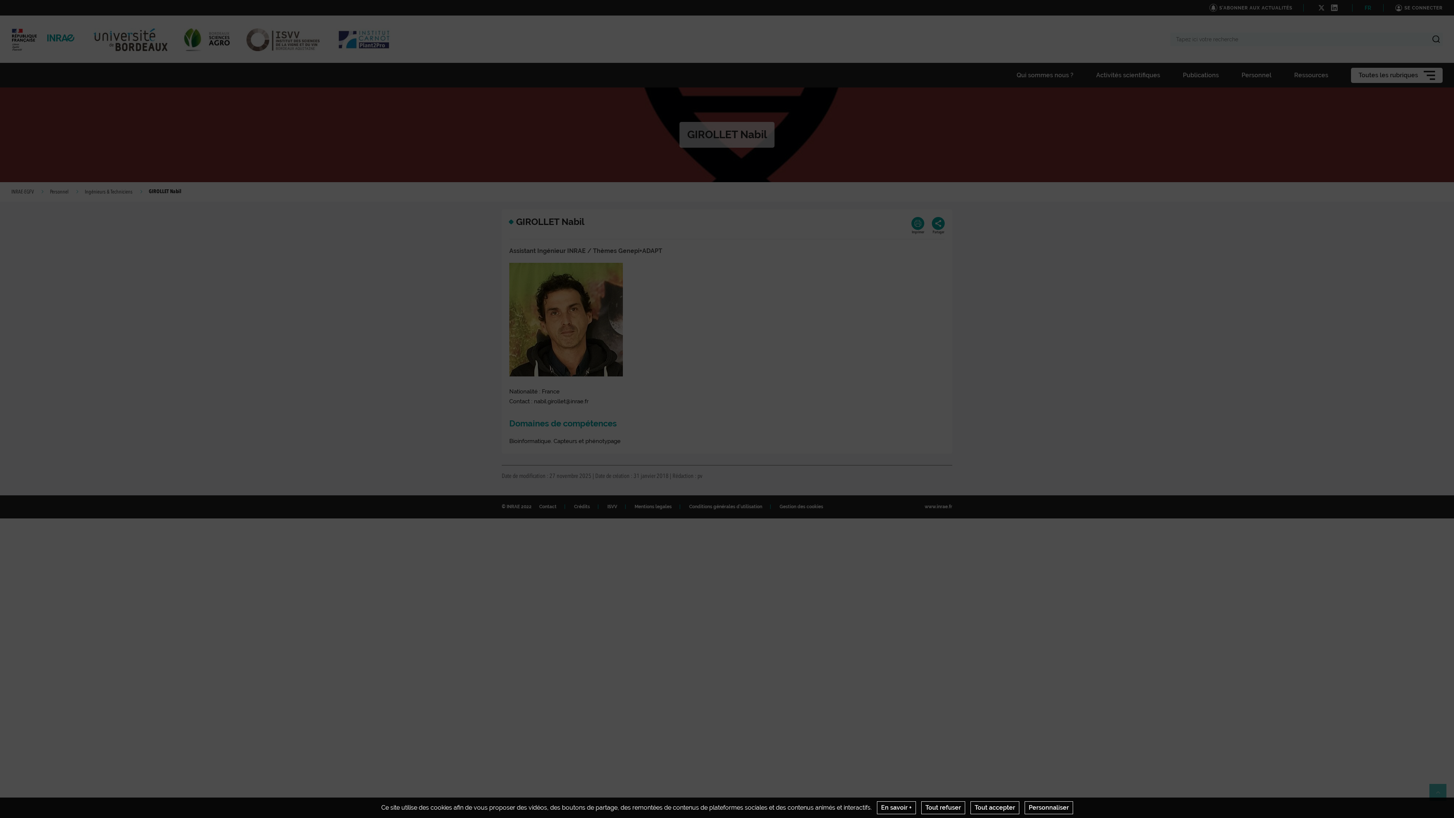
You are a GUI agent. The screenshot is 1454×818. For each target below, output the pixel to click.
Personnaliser (1049, 807)
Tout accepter (995, 807)
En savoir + (896, 807)
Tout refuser (943, 807)
